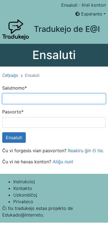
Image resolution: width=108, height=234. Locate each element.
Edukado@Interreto (22, 215)
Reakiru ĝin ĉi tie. (86, 150)
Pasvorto (13, 112)
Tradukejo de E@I (67, 29)
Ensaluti (69, 5)
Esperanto (91, 14)
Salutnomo (14, 88)
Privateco (23, 201)
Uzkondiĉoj (25, 195)
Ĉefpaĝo (10, 75)
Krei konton (94, 5)
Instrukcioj (24, 181)
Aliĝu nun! (63, 161)
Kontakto (22, 188)
